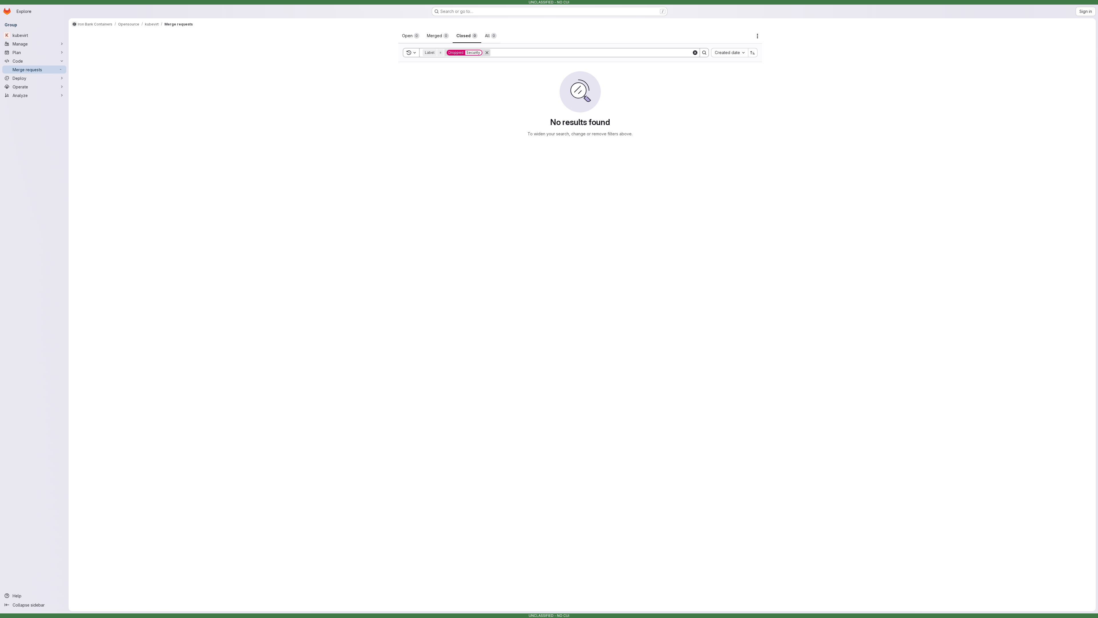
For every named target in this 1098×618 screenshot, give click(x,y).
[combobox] (729, 52)
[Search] (704, 52)
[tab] (410, 36)
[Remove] (487, 52)
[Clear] (695, 52)
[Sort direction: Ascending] (752, 52)
